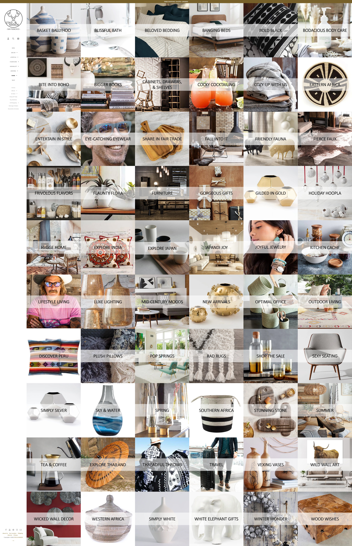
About (13, 90)
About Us (5, 533)
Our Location (12, 533)
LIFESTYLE (13, 57)
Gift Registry (13, 103)
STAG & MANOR (18, 537)
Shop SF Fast (13, 96)
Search (13, 38)
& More (13, 93)
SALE (13, 80)
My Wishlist (13, 99)
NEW (13, 48)
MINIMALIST (13, 66)
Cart (18, 38)
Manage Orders (13, 106)
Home (13, 87)
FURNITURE (13, 61)
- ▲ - (13, 540)
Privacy (16, 535)
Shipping (20, 533)
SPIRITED (13, 71)
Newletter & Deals (13, 109)
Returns (10, 535)
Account (8, 38)
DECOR (13, 52)
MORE (13, 75)
